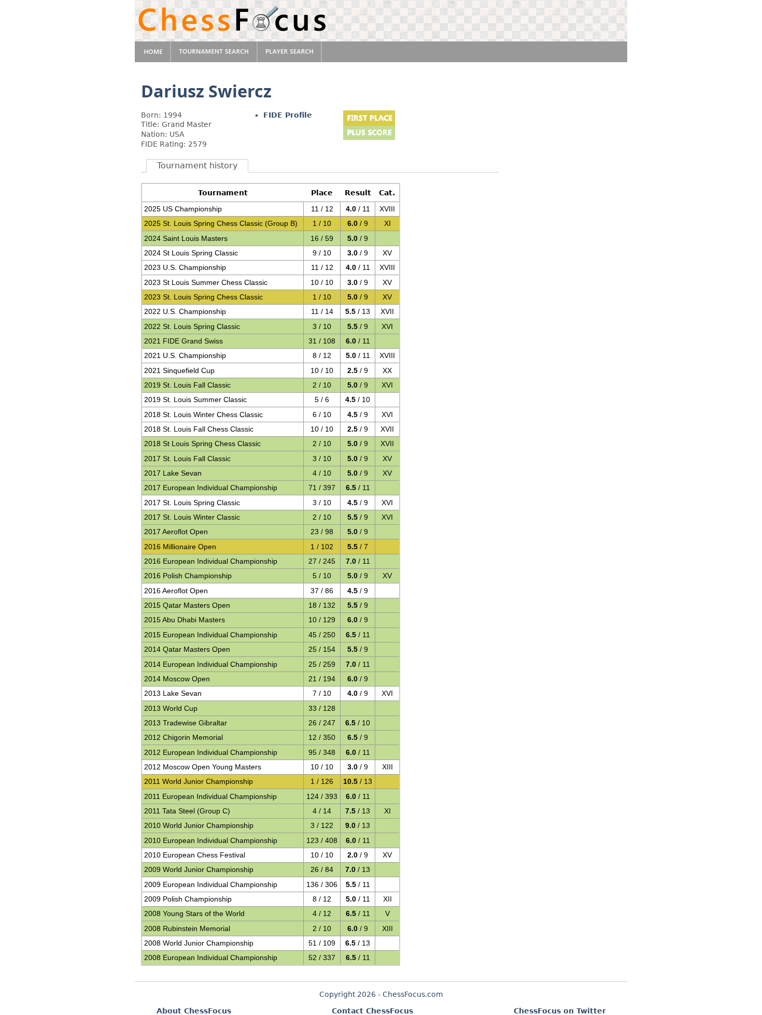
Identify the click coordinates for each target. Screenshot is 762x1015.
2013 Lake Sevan (173, 693)
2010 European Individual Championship (210, 840)
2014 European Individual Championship (210, 664)
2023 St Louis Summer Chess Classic (205, 282)
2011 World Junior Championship (198, 781)
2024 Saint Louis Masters (186, 238)
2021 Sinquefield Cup (179, 370)
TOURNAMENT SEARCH (214, 51)
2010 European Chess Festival (194, 855)
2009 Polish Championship (188, 899)
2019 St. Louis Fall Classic (187, 385)
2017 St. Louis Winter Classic (192, 517)
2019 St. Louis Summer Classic (195, 399)
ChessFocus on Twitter (560, 1011)
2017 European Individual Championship (210, 487)
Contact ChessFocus (372, 1011)
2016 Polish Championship (188, 575)
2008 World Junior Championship (198, 943)
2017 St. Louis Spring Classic (192, 502)
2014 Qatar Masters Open (187, 649)
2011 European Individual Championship (210, 796)
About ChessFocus (194, 1011)
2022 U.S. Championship (185, 311)
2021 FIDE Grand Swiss (183, 341)
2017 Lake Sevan (173, 473)
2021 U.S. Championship (185, 355)
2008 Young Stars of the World (194, 913)
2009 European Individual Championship (210, 884)
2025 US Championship (183, 209)
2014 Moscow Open (177, 679)
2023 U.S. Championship (185, 267)
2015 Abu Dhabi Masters (184, 620)
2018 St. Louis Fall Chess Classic (198, 429)
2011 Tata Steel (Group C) (187, 811)
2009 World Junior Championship (198, 869)
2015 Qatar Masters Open (187, 605)
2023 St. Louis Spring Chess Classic (203, 297)
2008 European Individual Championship (210, 957)
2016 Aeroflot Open (176, 591)
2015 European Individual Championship (210, 635)
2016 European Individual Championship (210, 561)
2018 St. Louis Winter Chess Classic (203, 414)
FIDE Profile (287, 115)
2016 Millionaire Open (180, 546)
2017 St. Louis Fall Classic (187, 458)
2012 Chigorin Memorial (183, 737)
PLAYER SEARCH (290, 51)
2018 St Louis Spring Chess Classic (202, 443)
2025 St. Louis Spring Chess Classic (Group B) (221, 223)
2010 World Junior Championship (198, 825)
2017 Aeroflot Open (176, 531)
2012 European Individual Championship (210, 752)
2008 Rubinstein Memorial (187, 928)
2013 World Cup (170, 708)
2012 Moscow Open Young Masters (202, 767)
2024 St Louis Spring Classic (191, 253)
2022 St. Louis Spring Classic (192, 326)
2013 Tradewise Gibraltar (185, 723)
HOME (153, 51)
